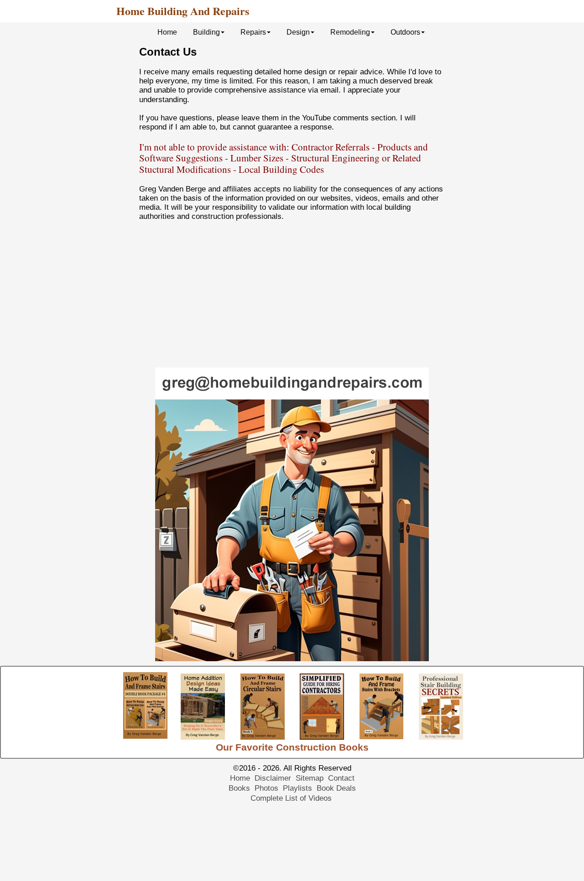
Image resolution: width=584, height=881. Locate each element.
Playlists (297, 788)
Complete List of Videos (292, 798)
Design (298, 32)
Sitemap (309, 778)
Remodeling (350, 32)
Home (167, 32)
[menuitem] (168, 31)
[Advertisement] (292, 294)
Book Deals (336, 788)
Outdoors (405, 32)
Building (206, 32)
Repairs (253, 32)
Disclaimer (273, 778)
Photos (266, 788)
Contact (341, 778)
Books (239, 788)
